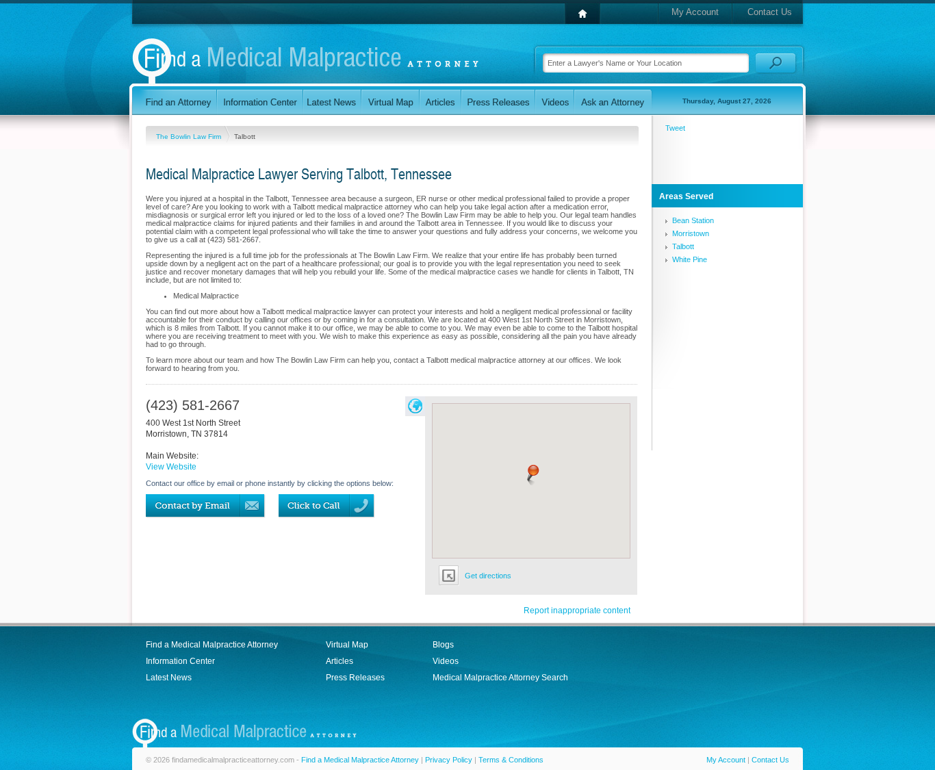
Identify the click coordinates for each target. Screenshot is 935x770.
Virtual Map (347, 645)
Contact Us (769, 12)
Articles (339, 661)
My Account (695, 12)
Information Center (180, 661)
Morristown (690, 233)
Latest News (169, 677)
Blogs (443, 645)
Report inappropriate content (577, 610)
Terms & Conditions (510, 760)
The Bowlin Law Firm (189, 136)
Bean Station (693, 220)
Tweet (675, 128)
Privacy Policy (448, 760)
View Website (171, 467)
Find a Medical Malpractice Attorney (212, 645)
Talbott (683, 246)
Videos (446, 661)
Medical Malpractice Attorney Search (500, 677)
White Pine (689, 259)
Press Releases (355, 677)
